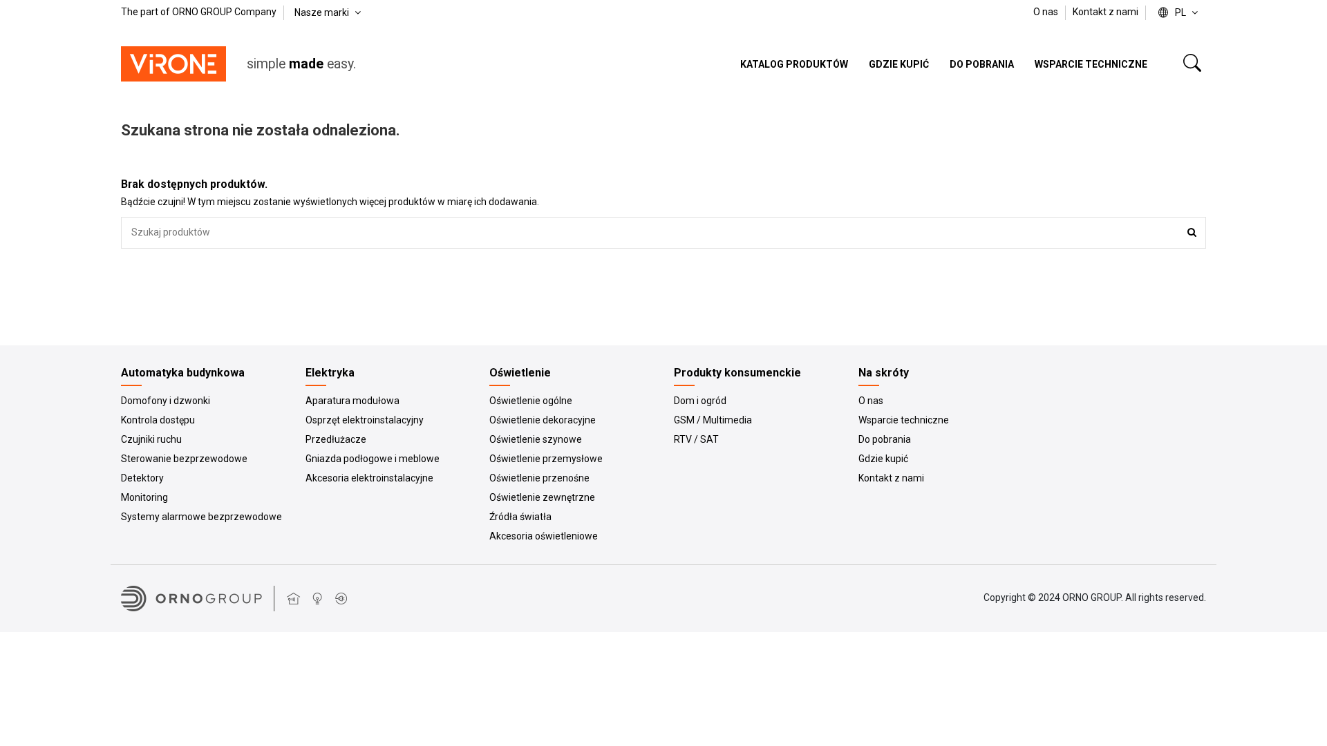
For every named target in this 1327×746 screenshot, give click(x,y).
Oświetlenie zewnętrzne (542, 497)
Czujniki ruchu (151, 439)
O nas (1046, 11)
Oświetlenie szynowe (535, 439)
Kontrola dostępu (158, 419)
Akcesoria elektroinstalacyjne (369, 478)
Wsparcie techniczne (903, 419)
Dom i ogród (700, 400)
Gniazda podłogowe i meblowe (372, 458)
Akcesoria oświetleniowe (543, 536)
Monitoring (144, 497)
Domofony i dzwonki (165, 400)
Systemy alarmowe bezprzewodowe (201, 516)
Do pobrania (884, 439)
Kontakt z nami (1105, 11)
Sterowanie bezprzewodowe (184, 458)
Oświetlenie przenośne (539, 478)
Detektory (142, 478)
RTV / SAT (696, 439)
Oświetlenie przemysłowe (546, 458)
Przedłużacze (335, 439)
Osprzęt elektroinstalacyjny (364, 419)
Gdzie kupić (883, 458)
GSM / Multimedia (713, 419)
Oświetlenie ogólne (530, 400)
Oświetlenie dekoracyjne (542, 419)
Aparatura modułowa (352, 400)
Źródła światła (520, 516)
